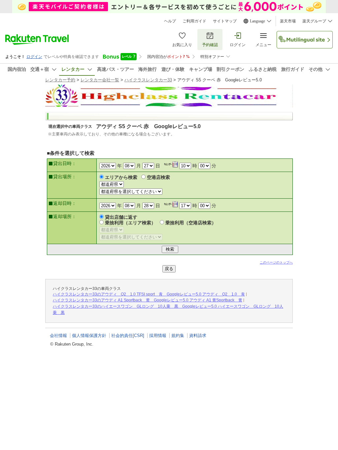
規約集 (177, 335)
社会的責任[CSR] (127, 335)
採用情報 (157, 335)
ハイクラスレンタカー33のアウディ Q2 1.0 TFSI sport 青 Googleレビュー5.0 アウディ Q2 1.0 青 (149, 294)
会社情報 (58, 335)
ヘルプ (170, 21)
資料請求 (197, 335)
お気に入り (182, 44)
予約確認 (210, 44)
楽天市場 (288, 21)
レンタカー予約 (60, 79)
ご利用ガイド (194, 21)
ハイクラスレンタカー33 (148, 79)
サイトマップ (225, 21)
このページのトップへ (276, 262)
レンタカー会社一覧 (100, 79)
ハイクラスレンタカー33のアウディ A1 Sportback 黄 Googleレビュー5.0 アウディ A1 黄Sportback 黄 (147, 300)
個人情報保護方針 (89, 335)
